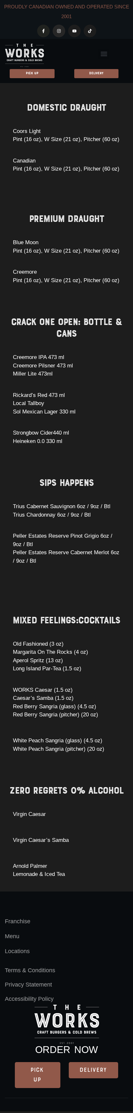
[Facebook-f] (43, 31)
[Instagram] (59, 31)
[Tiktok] (90, 31)
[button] (103, 54)
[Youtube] (74, 31)
